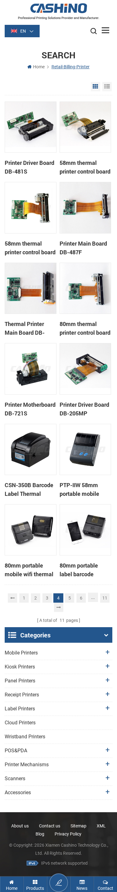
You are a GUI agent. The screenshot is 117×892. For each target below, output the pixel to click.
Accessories (18, 792)
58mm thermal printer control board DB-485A (85, 167)
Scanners (15, 778)
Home (39, 66)
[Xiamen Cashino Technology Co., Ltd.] (58, 11)
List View (107, 86)
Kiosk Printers (20, 667)
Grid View (95, 86)
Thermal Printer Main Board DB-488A (25, 328)
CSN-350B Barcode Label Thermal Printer (29, 489)
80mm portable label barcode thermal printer (79, 570)
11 (104, 597)
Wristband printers (25, 737)
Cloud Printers (20, 723)
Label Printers (20, 709)
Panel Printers (20, 681)
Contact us (49, 825)
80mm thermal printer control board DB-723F (85, 328)
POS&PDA (16, 751)
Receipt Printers (22, 695)
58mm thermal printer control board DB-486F (30, 248)
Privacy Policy (68, 833)
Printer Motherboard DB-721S (30, 409)
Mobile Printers (21, 653)
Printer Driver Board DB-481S (29, 167)
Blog (40, 833)
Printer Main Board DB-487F (83, 248)
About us (20, 825)
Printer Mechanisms (27, 764)
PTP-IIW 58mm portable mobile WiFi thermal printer (85, 489)
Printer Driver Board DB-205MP (84, 409)
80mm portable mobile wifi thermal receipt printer (29, 570)
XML (101, 825)
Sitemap (78, 825)
